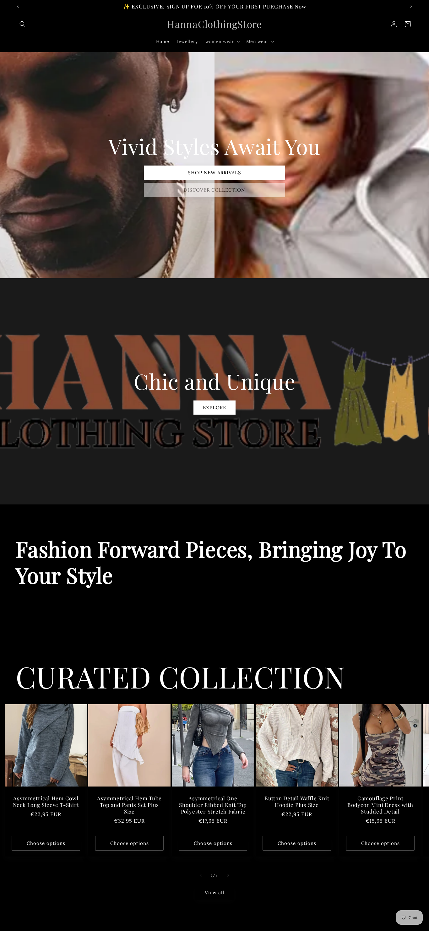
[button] (23, 24)
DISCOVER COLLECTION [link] (214, 190)
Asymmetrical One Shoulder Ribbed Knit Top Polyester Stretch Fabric (213, 804)
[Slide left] (201, 875)
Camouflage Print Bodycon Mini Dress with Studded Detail (380, 804)
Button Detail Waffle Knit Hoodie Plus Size (296, 801)
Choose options (46, 843)
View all (214, 893)
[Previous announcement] (18, 6)
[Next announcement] (411, 6)
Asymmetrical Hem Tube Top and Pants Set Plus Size (129, 804)
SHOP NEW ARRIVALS (214, 173)
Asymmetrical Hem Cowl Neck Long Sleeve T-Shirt (46, 801)
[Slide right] (228, 875)
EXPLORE (214, 407)
